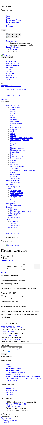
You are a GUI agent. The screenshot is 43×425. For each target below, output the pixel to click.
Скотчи (8, 69)
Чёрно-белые (15, 174)
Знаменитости (15, 128)
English (16, 37)
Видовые (13, 119)
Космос (13, 136)
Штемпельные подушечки (20, 211)
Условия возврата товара (15, 372)
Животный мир (16, 123)
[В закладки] (37, 266)
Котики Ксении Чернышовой (21, 138)
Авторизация (15, 51)
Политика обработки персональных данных (23, 376)
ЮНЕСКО (14, 176)
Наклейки (9, 67)
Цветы (12, 172)
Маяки (12, 146)
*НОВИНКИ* (15, 107)
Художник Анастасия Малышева (23, 170)
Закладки (9, 392)
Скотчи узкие (15, 191)
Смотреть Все (15, 178)
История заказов (12, 390)
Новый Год (14, 152)
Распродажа (14, 221)
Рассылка (9, 394)
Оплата (8, 18)
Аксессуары (10, 73)
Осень (12, 154)
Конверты (9, 71)
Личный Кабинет (12, 388)
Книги (12, 134)
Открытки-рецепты (17, 156)
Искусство (14, 130)
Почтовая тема (16, 158)
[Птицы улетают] (13, 245)
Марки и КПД (11, 77)
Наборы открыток (13, 65)
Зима (12, 125)
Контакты (9, 26)
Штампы (9, 75)
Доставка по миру (13, 22)
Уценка (13, 223)
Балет (12, 115)
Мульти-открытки (17, 148)
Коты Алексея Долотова (19, 140)
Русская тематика (17, 166)
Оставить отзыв (7, 260)
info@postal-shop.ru (13, 95)
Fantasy (13, 109)
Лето (12, 142)
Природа (13, 160)
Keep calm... (14, 111)
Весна (12, 117)
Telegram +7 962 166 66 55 (16, 89)
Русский (17, 34)
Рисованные (15, 164)
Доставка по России (13, 20)
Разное (12, 162)
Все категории (11, 61)
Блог (7, 24)
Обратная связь (11, 380)
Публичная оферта (13, 374)
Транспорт (14, 168)
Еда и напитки (16, 121)
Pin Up (12, 113)
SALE (8, 79)
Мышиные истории (17, 150)
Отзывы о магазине (13, 227)
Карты (12, 132)
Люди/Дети (14, 144)
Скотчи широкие (16, 195)
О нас (8, 16)
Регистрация (15, 49)
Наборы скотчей (16, 193)
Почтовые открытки (13, 63)
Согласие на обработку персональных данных (24, 378)
